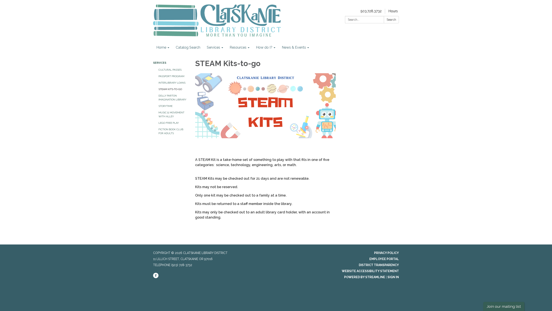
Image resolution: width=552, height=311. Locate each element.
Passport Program (171, 76)
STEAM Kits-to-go (170, 89)
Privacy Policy (386, 253)
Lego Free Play (168, 122)
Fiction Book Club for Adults (170, 131)
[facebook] (155, 277)
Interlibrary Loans (171, 82)
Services (159, 62)
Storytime (165, 106)
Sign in (393, 277)
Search (391, 19)
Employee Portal (384, 259)
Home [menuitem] (161, 47)
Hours (393, 11)
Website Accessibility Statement (370, 271)
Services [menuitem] (213, 47)
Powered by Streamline (364, 277)
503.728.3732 (371, 11)
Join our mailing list (504, 306)
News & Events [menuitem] (294, 47)
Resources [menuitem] (238, 47)
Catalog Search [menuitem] (188, 47)
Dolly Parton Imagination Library (172, 97)
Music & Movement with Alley (171, 114)
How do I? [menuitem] (264, 47)
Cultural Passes (170, 69)
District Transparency (379, 265)
